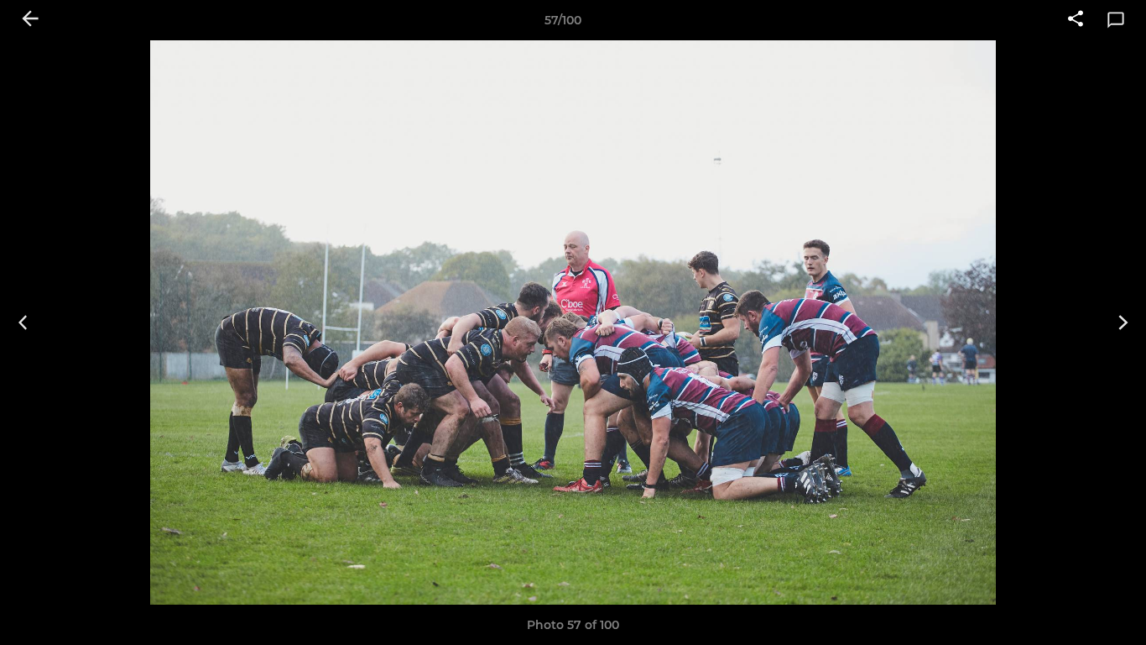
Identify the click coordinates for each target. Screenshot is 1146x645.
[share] (1075, 20)
